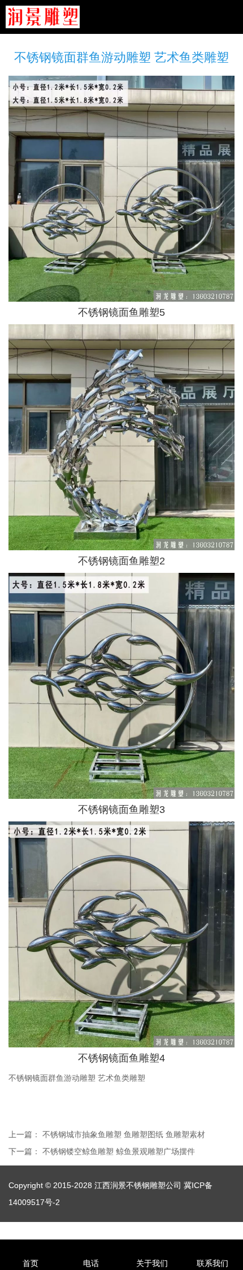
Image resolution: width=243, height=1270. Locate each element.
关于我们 (152, 1263)
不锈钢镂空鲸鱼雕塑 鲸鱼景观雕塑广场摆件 (118, 1151)
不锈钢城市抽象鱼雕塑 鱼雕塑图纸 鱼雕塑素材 (123, 1134)
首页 (30, 1263)
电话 (91, 1263)
